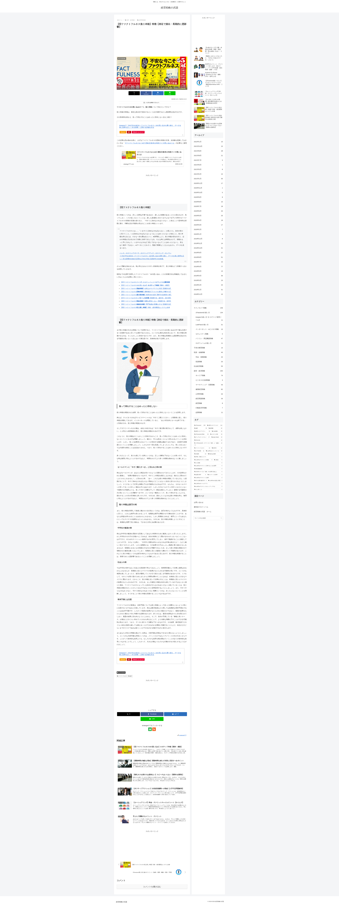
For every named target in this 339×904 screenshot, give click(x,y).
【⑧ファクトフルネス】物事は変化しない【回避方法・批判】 (146, 301)
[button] (221, 518)
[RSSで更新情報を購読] (154, 729)
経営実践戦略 (122, 672)
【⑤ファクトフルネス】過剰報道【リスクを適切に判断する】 (146, 292)
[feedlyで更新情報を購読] (150, 729)
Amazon (123, 132)
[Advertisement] (152, 42)
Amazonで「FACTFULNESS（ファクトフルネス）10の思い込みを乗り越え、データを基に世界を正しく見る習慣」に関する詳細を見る (150, 126)
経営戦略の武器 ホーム (202, 511)
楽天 (129, 132)
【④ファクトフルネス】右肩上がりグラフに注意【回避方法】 (146, 288)
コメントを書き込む (152, 887)
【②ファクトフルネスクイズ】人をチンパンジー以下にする (145, 282)
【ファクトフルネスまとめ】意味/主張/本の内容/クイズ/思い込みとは (149, 143)
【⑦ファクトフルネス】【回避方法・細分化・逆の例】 (146, 298)
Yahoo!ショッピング (138, 132)
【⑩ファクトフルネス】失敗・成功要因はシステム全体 (145, 307)
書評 (131, 676)
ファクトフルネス (123, 676)
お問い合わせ (198, 502)
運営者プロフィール (201, 507)
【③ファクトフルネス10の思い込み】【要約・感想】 (145, 285)
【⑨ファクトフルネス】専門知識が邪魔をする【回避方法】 (146, 304)
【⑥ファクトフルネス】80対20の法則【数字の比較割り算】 (146, 295)
